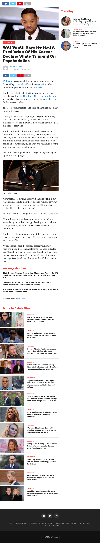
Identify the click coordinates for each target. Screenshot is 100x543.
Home (11, 523)
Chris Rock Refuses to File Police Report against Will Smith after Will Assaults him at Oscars (28, 283)
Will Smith (8, 81)
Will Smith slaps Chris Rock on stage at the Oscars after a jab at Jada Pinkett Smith (30, 290)
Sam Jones (17, 66)
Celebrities (21, 523)
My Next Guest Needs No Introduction (38, 96)
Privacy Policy (85, 523)
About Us (60, 523)
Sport (50, 523)
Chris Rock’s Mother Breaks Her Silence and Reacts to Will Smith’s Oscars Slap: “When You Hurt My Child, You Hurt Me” (30, 275)
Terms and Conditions (51, 525)
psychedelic (19, 84)
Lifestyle (33, 523)
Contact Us (71, 523)
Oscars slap (38, 87)
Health (42, 523)
